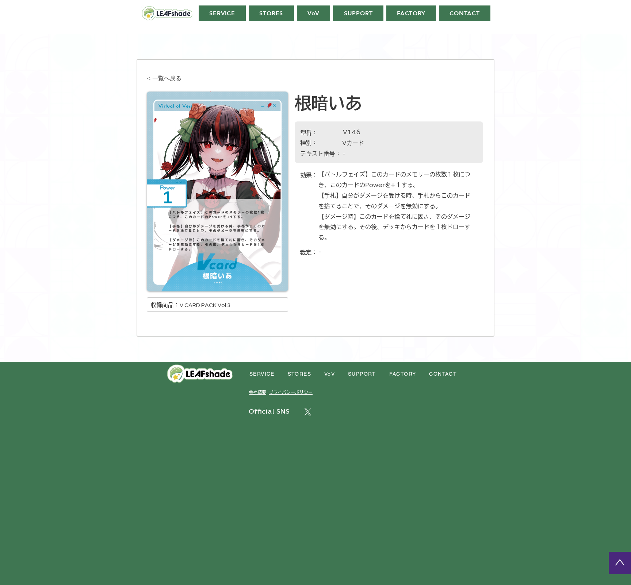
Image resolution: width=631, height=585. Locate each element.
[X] (308, 412)
